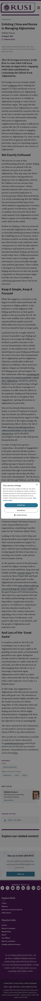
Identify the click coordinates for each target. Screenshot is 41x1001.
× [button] (37, 484)
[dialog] (20, 500)
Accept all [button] (21, 505)
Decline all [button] (21, 510)
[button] (20, 515)
